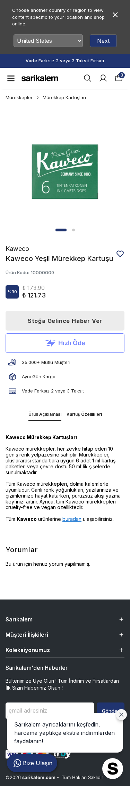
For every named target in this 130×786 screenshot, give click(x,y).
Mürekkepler (19, 97)
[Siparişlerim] (103, 78)
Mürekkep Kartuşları (64, 97)
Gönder (110, 711)
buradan (71, 519)
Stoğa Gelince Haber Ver (65, 320)
